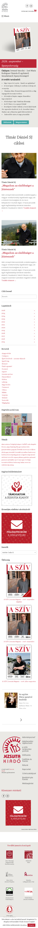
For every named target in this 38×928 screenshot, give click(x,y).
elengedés (33, 444)
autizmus (7, 444)
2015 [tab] (3, 342)
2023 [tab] (3, 319)
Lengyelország (25, 455)
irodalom (32, 449)
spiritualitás (10, 460)
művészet (4, 457)
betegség (13, 444)
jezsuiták (12, 452)
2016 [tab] (3, 339)
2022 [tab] (3, 322)
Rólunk (25, 765)
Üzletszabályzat (29, 773)
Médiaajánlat (27, 783)
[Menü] (3, 16)
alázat (3, 444)
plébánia (20, 457)
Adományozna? (28, 737)
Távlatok (4, 398)
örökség (12, 465)
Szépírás (5, 395)
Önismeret (5, 387)
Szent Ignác (21, 460)
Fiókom (24, 11)
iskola (3, 452)
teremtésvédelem (7, 462)
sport (16, 460)
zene (26, 462)
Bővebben (23, 925)
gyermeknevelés (24, 447)
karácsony (31, 452)
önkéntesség (5, 465)
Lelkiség (4, 382)
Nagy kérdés (6, 385)
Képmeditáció (6, 377)
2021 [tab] (3, 325)
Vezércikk (5, 400)
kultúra (4, 455)
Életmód (4, 364)
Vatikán (22, 462)
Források (5, 369)
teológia (28, 460)
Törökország (16, 462)
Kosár (32, 11)
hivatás (19, 449)
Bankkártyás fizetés (27, 778)
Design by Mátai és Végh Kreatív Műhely (28, 829)
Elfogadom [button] (31, 925)
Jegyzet (4, 372)
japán (6, 452)
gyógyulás (14, 449)
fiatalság (13, 447)
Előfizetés (26, 755)
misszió (32, 455)
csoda (28, 444)
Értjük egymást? (7, 366)
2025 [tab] (3, 313)
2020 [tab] (3, 328)
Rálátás (4, 392)
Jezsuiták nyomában (21, 452)
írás (29, 462)
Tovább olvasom (9, 280)
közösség (10, 455)
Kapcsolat (26, 769)
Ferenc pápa (6, 447)
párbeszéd (32, 457)
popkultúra (26, 457)
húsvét (25, 449)
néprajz (16, 457)
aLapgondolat (6, 353)
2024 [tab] (3, 316)
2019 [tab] (3, 330)
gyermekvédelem (6, 449)
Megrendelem (21, 122)
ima (28, 449)
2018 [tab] (3, 333)
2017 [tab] (3, 336)
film (17, 447)
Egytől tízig (5, 361)
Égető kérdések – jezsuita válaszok (13, 359)
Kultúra (4, 379)
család (24, 444)
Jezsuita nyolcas (7, 374)
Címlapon (5, 356)
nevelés (10, 457)
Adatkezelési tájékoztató (27, 742)
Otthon (4, 390)
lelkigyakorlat (16, 455)
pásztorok (4, 460)
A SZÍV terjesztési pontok (26, 749)
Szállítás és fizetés (27, 760)
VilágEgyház (6, 403)
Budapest (18, 444)
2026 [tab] (3, 311)
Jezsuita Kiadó (5, 7)
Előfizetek (7, 122)
